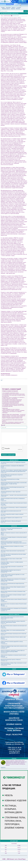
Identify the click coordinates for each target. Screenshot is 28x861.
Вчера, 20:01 (3, 518)
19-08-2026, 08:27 (4, 665)
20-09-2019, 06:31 (16, 15)
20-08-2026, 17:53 (4, 567)
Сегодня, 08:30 (3, 544)
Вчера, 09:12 (3, 551)
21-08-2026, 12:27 (4, 639)
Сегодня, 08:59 (3, 539)
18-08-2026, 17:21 (4, 610)
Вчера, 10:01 (3, 522)
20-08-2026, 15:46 (4, 576)
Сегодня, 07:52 (3, 463)
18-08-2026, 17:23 (4, 606)
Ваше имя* (3, 425)
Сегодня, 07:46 (3, 623)
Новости (13, 7)
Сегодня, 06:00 (3, 480)
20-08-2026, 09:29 (4, 584)
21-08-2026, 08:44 (4, 643)
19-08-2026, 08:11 (4, 601)
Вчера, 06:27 (3, 634)
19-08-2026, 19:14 (4, 597)
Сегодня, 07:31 (3, 468)
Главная (3, 7)
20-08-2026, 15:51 (4, 572)
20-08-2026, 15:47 (4, 648)
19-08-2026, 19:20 (4, 657)
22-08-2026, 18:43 (4, 559)
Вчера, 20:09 (3, 512)
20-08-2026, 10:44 (4, 581)
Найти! (25, 11)
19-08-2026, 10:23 (4, 660)
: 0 (2, 380)
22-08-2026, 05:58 (4, 564)
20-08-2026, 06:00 (4, 652)
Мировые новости (6, 8)
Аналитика (8, 7)
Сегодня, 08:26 (3, 619)
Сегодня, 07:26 (3, 477)
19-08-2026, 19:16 (4, 592)
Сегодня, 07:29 (3, 472)
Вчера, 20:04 (3, 515)
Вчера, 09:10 (3, 556)
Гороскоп (13, 8)
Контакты (18, 8)
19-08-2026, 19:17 (4, 589)
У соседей (18, 7)
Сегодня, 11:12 (3, 530)
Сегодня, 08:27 (3, 548)
